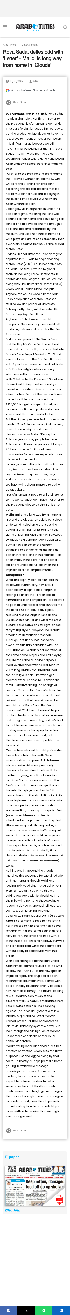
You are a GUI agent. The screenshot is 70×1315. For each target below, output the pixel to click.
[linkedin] (61, 1310)
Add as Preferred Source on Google (33, 90)
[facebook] (8, 1310)
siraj (35, 81)
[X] (26, 1310)
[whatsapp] (43, 1310)
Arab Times (9, 45)
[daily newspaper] (35, 1186)
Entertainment (30, 45)
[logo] (35, 27)
